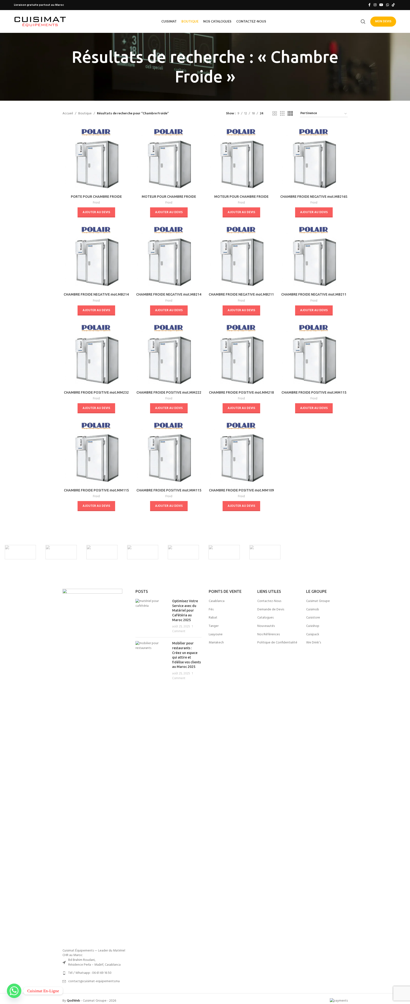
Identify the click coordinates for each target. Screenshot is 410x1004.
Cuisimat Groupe (318, 601)
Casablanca (217, 601)
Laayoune (216, 634)
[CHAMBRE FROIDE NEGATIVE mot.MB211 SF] (241, 256)
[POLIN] (224, 552)
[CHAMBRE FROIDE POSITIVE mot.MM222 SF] (169, 354)
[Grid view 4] (290, 114)
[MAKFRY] (265, 552)
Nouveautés (266, 626)
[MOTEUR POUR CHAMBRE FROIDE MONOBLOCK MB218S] (169, 158)
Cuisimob (312, 609)
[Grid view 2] (274, 114)
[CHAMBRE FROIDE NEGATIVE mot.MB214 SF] (96, 256)
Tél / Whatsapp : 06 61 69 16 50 (90, 973)
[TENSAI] (102, 552)
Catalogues (265, 617)
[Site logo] (40, 21)
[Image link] (92, 768)
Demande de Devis (270, 609)
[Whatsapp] (14, 991)
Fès (211, 609)
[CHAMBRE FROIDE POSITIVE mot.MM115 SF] (314, 354)
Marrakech (216, 642)
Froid (96, 202)
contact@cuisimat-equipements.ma (94, 981)
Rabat (213, 617)
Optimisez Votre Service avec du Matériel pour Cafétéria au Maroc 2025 (185, 610)
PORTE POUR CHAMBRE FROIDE (96, 196)
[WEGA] (61, 552)
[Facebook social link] (369, 5)
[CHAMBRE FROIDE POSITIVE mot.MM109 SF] (241, 452)
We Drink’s (313, 642)
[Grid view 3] (282, 114)
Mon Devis (383, 21)
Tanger (214, 626)
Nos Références (268, 634)
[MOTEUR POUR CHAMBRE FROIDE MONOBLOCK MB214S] (241, 158)
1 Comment (182, 629)
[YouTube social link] (381, 5)
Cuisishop (312, 626)
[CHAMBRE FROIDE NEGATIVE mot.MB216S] (314, 158)
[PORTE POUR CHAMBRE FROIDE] (96, 158)
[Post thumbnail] (151, 616)
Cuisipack (312, 634)
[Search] (363, 21)
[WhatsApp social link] (387, 5)
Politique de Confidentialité (277, 642)
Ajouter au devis (96, 212)
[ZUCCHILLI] (20, 552)
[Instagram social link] (375, 5)
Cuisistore (313, 617)
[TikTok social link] (393, 5)
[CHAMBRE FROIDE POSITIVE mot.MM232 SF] (96, 354)
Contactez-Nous (269, 601)
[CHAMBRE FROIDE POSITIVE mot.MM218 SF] (241, 354)
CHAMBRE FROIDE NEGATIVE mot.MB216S (313, 196)
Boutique (85, 113)
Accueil (67, 113)
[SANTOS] (183, 552)
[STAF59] (142, 552)
